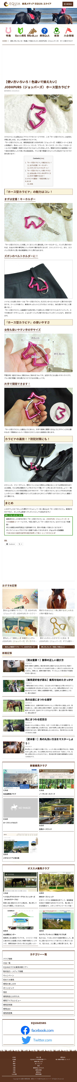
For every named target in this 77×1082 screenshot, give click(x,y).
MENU (69, 4)
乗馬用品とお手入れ (11, 996)
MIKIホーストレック (46, 896)
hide (42, 158)
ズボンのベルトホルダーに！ (38, 168)
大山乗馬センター (9, 934)
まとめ (28, 181)
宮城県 (5, 819)
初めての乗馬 (8, 979)
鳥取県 (5, 931)
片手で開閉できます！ (36, 176)
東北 (14, 1061)
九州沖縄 (14, 1074)
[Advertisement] (38, 61)
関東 (14, 1063)
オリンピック (8, 988)
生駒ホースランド (45, 829)
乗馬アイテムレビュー (12, 1000)
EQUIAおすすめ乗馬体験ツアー (15, 967)
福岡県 (41, 931)
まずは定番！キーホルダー (37, 165)
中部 (14, 1066)
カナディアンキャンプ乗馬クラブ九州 (52, 934)
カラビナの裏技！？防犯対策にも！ (38, 178)
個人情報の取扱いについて (63, 1059)
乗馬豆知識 (7, 1004)
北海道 (5, 790)
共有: (30, 184)
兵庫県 (41, 893)
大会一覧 (6, 963)
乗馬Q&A (6, 1008)
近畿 (14, 1068)
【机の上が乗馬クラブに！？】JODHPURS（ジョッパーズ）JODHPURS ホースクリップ (20, 647)
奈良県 (41, 825)
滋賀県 (5, 854)
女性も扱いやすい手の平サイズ (39, 173)
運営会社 (62, 1057)
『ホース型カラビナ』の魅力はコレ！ (38, 162)
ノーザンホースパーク (47, 794)
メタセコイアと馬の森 (11, 858)
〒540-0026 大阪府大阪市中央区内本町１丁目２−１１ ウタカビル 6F (31, 533)
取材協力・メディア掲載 (13, 971)
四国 (14, 1072)
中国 (14, 1070)
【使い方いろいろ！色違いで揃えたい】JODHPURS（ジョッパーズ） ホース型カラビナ (55, 647)
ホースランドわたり (10, 822)
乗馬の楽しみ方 (9, 983)
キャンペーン (8, 975)
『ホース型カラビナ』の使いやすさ (37, 170)
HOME (4, 41)
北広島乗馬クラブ (9, 794)
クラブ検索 (7, 958)
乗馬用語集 (7, 1013)
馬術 (5, 992)
